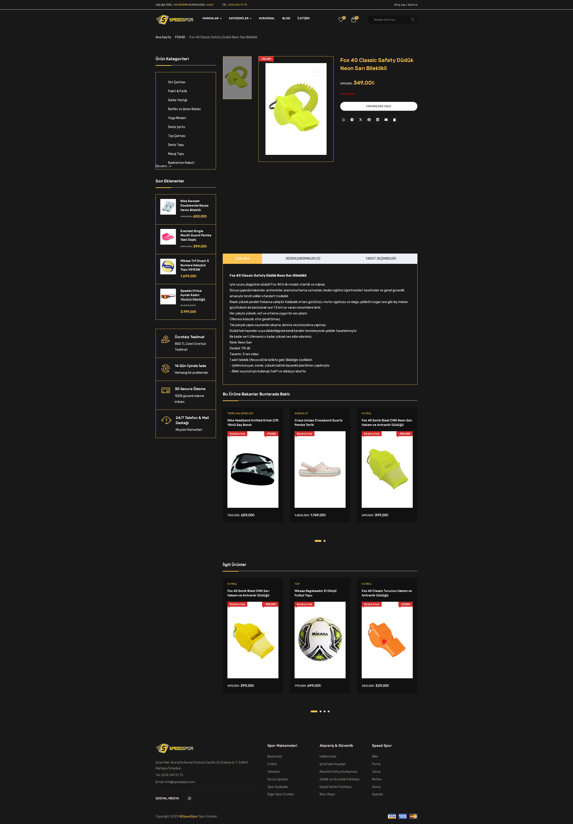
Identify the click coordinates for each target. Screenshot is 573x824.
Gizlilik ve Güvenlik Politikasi (339, 779)
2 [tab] (324, 541)
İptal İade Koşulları (333, 764)
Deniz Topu (176, 145)
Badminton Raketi (181, 163)
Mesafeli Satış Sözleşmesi (338, 772)
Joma (376, 772)
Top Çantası (176, 136)
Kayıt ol (412, 4)
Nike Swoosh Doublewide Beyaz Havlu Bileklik (194, 205)
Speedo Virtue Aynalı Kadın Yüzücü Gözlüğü (192, 295)
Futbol (367, 413)
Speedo (377, 794)
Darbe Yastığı (177, 100)
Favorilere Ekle (378, 106)
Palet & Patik (177, 91)
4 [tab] (328, 711)
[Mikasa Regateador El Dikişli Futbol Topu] (320, 640)
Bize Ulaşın (327, 794)
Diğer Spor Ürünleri (280, 794)
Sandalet (301, 413)
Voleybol (273, 772)
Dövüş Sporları (277, 779)
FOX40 (180, 37)
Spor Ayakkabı (277, 787)
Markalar (211, 18)
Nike (375, 756)
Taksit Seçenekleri (381, 258)
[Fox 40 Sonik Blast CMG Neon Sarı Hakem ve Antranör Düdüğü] (387, 469)
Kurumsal (267, 18)
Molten (377, 779)
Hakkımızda (328, 756)
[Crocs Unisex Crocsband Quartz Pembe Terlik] (320, 469)
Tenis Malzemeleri (240, 413)
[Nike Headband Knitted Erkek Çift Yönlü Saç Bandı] (252, 469)
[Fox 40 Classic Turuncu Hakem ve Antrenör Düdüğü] (387, 640)
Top (297, 583)
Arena (376, 787)
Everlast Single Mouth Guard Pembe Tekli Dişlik (195, 235)
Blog (286, 18)
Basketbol (274, 756)
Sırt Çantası (176, 82)
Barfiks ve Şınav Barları (184, 109)
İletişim (303, 18)
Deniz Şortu (176, 127)
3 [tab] (324, 711)
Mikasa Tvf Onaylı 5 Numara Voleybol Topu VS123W (194, 265)
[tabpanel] (252, 473)
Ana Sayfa (163, 37)
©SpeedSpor (189, 816)
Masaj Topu (176, 154)
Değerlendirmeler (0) (303, 258)
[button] (353, 20)
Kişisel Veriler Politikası (336, 787)
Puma (376, 764)
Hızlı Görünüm (253, 496)
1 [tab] (318, 541)
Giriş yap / (400, 4)
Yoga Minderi (177, 118)
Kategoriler (239, 18)
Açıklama (242, 258)
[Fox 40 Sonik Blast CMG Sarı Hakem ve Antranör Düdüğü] (252, 640)
